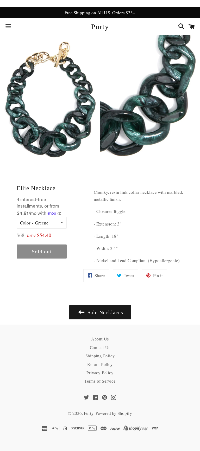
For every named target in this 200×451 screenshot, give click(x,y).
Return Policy (100, 364)
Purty (100, 27)
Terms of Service (100, 381)
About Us (100, 339)
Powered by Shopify (114, 413)
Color (25, 223)
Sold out (42, 251)
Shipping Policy (100, 356)
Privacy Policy (99, 373)
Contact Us (100, 347)
